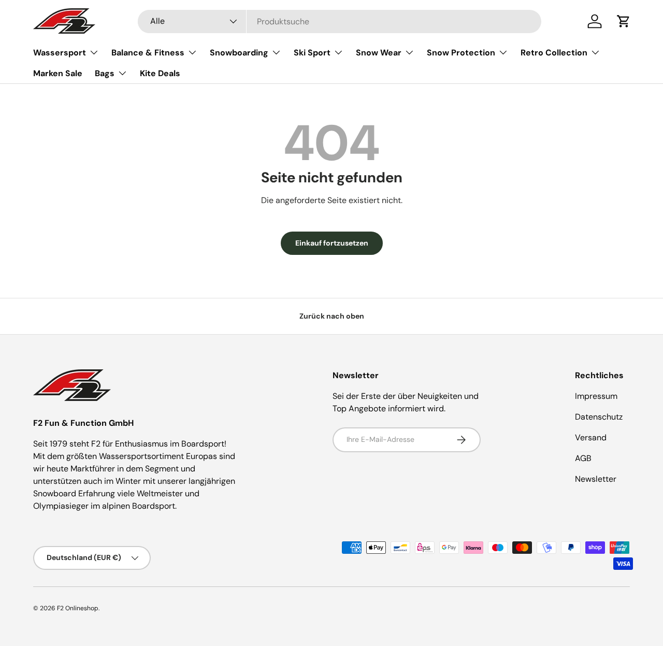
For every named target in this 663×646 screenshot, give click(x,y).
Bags (104, 73)
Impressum (596, 396)
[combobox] (339, 21)
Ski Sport (312, 52)
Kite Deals (160, 73)
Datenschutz (599, 416)
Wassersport (59, 52)
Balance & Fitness (147, 52)
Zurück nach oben (331, 316)
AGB (583, 458)
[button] (623, 21)
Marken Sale (57, 73)
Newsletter (595, 478)
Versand (591, 437)
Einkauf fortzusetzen (331, 243)
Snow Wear (378, 52)
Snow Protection (461, 52)
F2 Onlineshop (77, 608)
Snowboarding (239, 52)
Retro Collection (554, 52)
